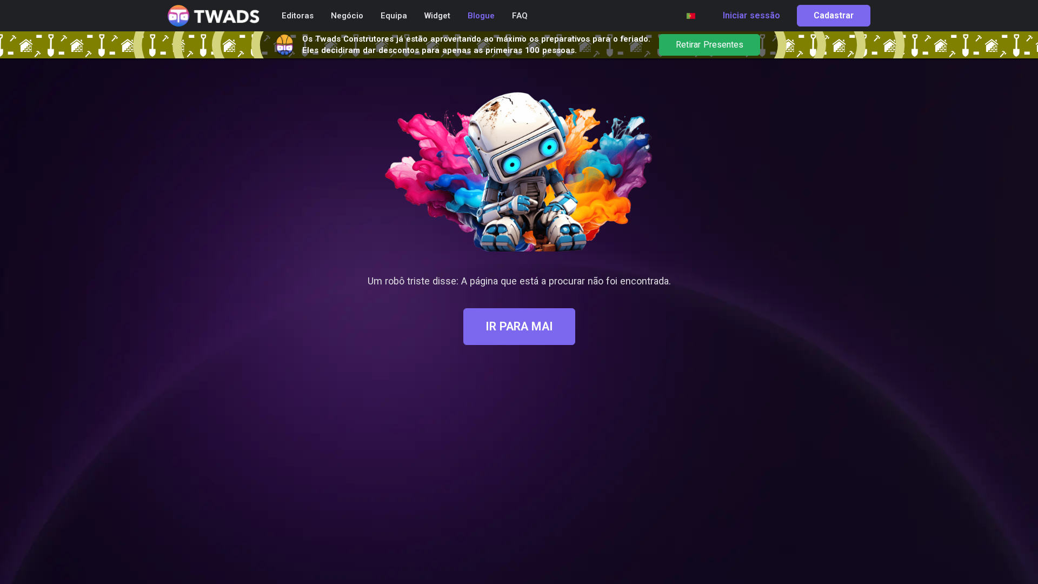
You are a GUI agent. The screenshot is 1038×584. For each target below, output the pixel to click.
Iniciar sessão (751, 15)
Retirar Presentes (710, 45)
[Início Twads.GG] (214, 16)
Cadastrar (833, 15)
